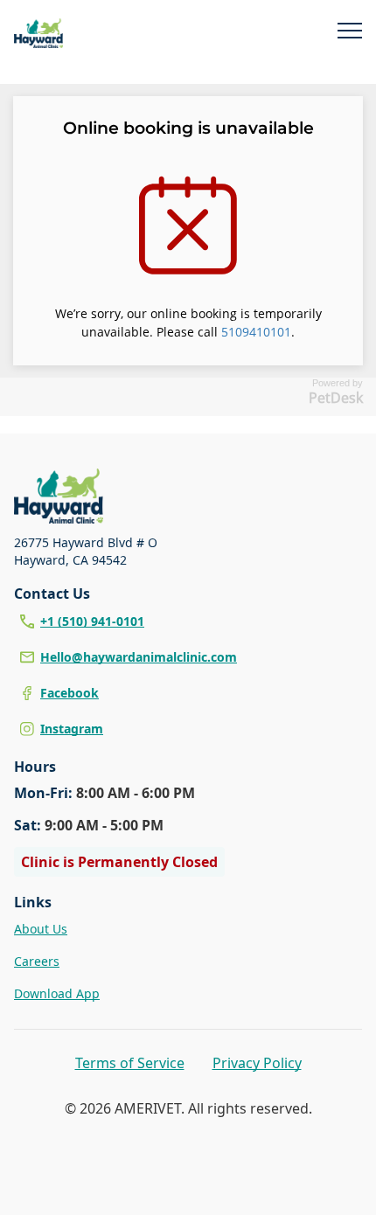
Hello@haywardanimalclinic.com (138, 657)
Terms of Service (130, 1063)
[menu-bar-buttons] (350, 33)
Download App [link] (57, 993)
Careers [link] (36, 961)
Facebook (69, 692)
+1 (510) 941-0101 (92, 621)
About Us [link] (40, 928)
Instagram (71, 728)
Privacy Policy (257, 1063)
